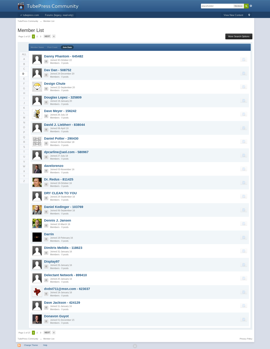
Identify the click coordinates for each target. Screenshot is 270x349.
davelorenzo (53, 166)
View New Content (233, 15)
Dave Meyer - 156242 (60, 111)
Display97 (52, 261)
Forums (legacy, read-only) (59, 15)
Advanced (250, 5)
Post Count (52, 47)
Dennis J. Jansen (57, 220)
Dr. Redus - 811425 (58, 179)
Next (47, 36)
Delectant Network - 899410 (65, 275)
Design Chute (54, 83)
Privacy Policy (246, 339)
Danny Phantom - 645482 (63, 56)
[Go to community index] (49, 5)
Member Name (37, 47)
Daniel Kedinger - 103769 (63, 207)
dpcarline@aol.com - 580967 (66, 152)
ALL (24, 54)
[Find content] (243, 59)
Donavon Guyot (56, 316)
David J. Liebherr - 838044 (64, 125)
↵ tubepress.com (29, 15)
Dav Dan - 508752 (57, 70)
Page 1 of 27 (24, 36)
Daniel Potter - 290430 (61, 138)
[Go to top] (135, 346)
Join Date (67, 47)
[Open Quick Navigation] (249, 15)
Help (45, 345)
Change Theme (31, 345)
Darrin (49, 234)
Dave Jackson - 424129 (62, 302)
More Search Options (238, 36)
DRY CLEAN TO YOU (60, 193)
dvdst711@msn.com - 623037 (67, 289)
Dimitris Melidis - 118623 (63, 248)
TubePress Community (28, 339)
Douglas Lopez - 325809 (63, 97)
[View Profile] (37, 59)
